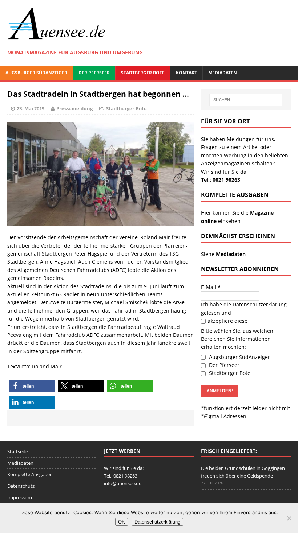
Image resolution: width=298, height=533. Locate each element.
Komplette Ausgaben (30, 474)
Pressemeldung (74, 108)
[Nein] (289, 518)
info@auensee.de (122, 483)
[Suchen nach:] (245, 100)
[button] (32, 386)
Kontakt (186, 73)
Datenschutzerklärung (260, 304)
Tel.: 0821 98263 (220, 179)
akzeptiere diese (227, 320)
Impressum (19, 497)
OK (121, 522)
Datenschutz (21, 486)
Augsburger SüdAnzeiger (36, 73)
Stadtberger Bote (143, 73)
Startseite (17, 451)
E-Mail (211, 287)
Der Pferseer (94, 73)
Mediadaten (222, 73)
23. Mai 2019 (30, 108)
